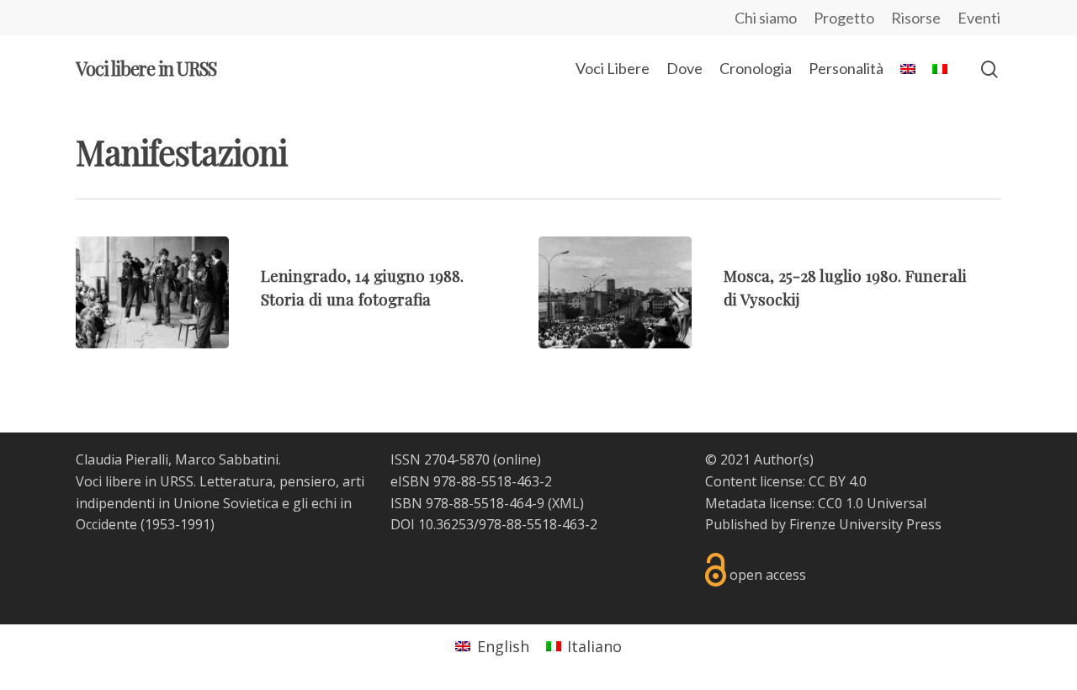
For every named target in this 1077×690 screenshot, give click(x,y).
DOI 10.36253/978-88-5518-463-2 (493, 524)
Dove (684, 68)
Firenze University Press (865, 524)
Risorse (916, 17)
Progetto (844, 17)
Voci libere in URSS (146, 68)
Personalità (846, 68)
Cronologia (755, 68)
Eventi (979, 17)
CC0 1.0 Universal (872, 503)
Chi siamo (766, 17)
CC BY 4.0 (838, 481)
